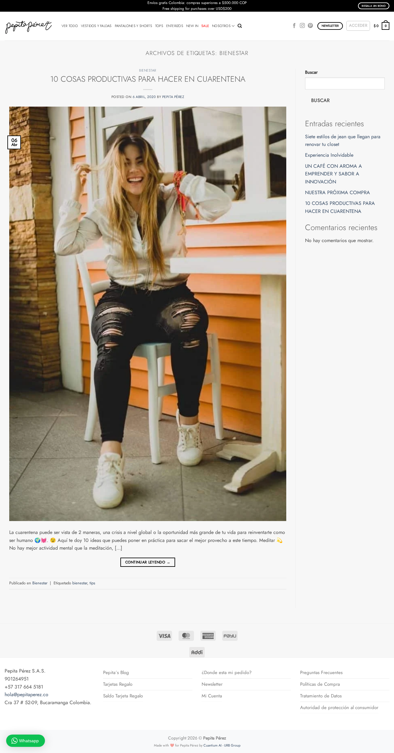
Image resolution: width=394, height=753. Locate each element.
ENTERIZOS (174, 25)
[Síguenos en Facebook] (294, 26)
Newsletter (212, 684)
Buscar (311, 72)
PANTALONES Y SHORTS (133, 25)
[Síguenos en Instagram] (302, 26)
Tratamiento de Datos (321, 695)
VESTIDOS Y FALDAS (96, 25)
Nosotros (221, 25)
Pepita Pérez (173, 96)
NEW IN (192, 25)
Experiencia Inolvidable (329, 155)
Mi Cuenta (212, 695)
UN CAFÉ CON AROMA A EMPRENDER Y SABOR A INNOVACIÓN (333, 174)
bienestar (79, 583)
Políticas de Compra (320, 684)
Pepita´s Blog (116, 672)
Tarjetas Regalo (117, 684)
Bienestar (147, 70)
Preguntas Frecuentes (321, 672)
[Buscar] (240, 25)
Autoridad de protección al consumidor (339, 707)
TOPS (159, 25)
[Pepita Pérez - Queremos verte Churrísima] (28, 26)
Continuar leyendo (147, 562)
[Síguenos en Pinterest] (310, 26)
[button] (358, 26)
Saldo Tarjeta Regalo (123, 695)
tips (92, 583)
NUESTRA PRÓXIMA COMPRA (337, 192)
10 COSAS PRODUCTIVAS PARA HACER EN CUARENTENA (147, 79)
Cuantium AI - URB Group (221, 745)
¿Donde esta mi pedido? (226, 672)
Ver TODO (70, 25)
